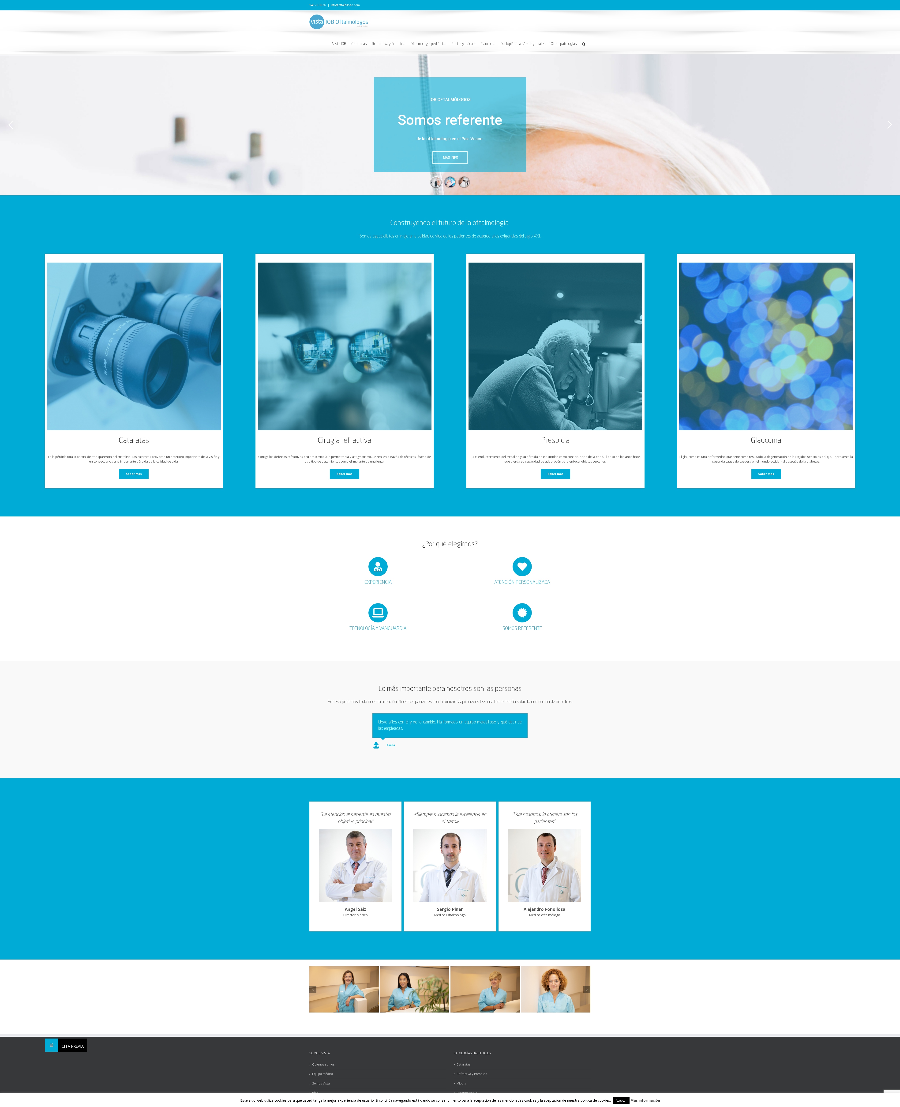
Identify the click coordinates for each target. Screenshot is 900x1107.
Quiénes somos (323, 1077)
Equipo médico (322, 1086)
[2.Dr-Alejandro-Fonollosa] (544, 843)
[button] (583, 43)
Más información (645, 1100)
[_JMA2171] (555, 1002)
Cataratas (464, 1077)
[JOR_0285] (414, 1002)
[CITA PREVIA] (51, 1045)
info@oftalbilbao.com (345, 5)
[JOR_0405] (344, 1002)
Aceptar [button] (621, 1100)
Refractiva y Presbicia (472, 1086)
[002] (485, 1002)
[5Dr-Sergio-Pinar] (450, 843)
